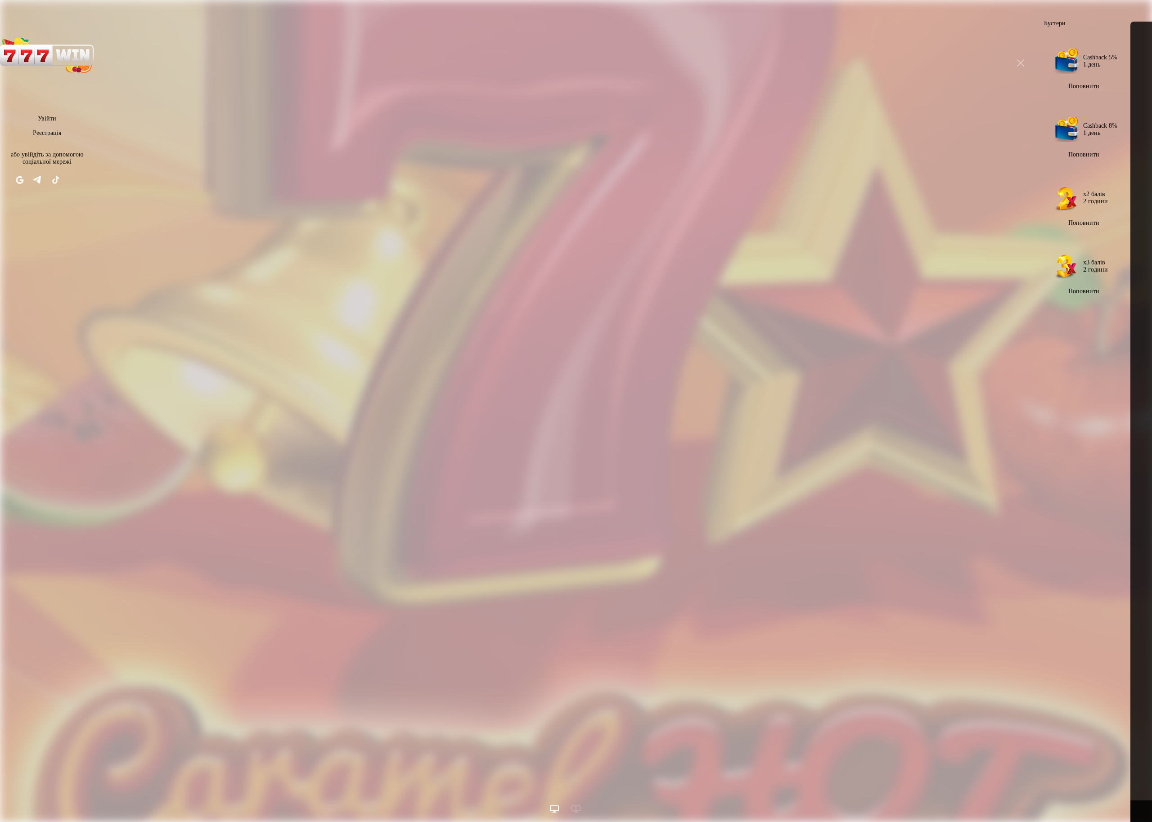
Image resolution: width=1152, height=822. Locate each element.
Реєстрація (47, 133)
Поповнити (1083, 86)
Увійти (47, 118)
